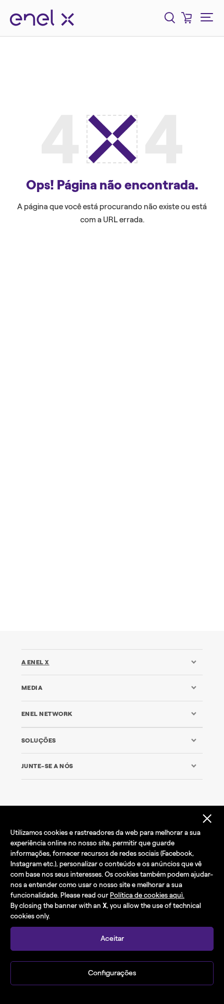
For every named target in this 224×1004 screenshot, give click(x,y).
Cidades (61, 332)
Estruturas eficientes (143, 355)
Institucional (69, 402)
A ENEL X (35, 662)
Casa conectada (147, 309)
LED (124, 402)
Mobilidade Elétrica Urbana (112, 425)
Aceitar (112, 938)
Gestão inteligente (88, 379)
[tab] (109, 662)
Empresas (62, 355)
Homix (157, 379)
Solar (62, 471)
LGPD (167, 402)
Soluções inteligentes (134, 471)
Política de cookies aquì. (147, 895)
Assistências (70, 309)
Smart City (159, 448)
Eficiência (160, 332)
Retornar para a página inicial (112, 543)
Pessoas (60, 448)
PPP (108, 448)
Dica (109, 332)
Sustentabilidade (112, 494)
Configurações (112, 973)
